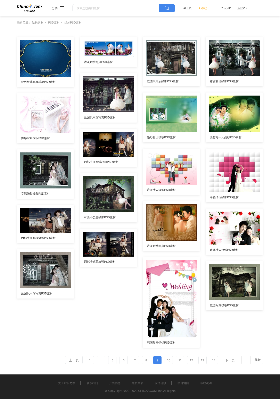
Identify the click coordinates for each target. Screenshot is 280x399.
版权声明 (137, 383)
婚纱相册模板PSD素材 (161, 137)
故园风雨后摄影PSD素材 (163, 81)
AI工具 (187, 8)
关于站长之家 (66, 383)
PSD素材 (54, 22)
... (101, 360)
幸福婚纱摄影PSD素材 (35, 193)
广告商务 (115, 383)
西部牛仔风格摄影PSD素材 (38, 238)
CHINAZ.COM (147, 390)
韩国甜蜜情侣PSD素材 (161, 342)
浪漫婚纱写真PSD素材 (98, 62)
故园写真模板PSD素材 (224, 305)
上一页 (74, 360)
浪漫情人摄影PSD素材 (161, 190)
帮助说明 (206, 383)
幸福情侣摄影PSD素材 (224, 197)
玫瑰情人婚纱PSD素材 (224, 249)
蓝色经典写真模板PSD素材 (38, 81)
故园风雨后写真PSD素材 (100, 117)
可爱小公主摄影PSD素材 (100, 217)
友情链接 (160, 383)
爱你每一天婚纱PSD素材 (225, 137)
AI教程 (203, 8)
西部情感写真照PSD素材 (100, 261)
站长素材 (37, 22)
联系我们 (92, 383)
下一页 (230, 360)
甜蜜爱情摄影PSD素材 (224, 81)
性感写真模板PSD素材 (35, 138)
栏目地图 (183, 383)
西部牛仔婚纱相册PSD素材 (101, 161)
